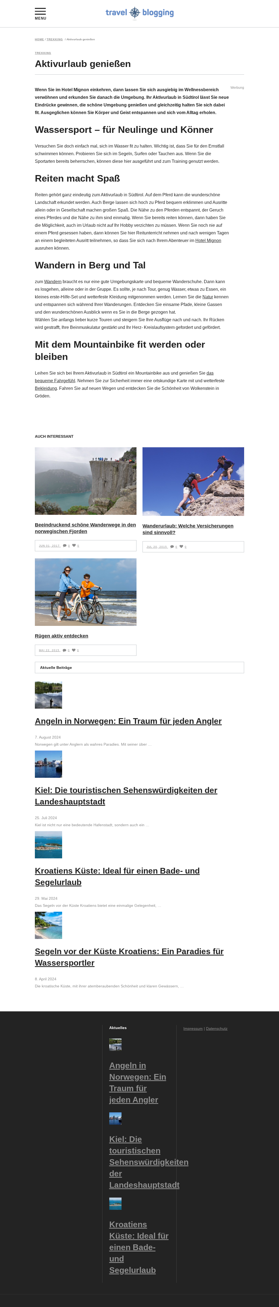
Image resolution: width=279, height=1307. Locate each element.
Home (39, 39)
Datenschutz (217, 1028)
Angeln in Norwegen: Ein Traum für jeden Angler (128, 721)
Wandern (53, 281)
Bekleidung (46, 388)
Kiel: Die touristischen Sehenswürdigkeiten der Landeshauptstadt (149, 1162)
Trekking (55, 39)
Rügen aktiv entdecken (61, 636)
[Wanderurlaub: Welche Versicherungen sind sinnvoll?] (193, 481)
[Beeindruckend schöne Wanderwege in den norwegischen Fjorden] (86, 481)
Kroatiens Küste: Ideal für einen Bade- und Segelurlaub (139, 1247)
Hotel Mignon (208, 240)
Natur (207, 297)
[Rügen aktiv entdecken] (86, 592)
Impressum (193, 1028)
